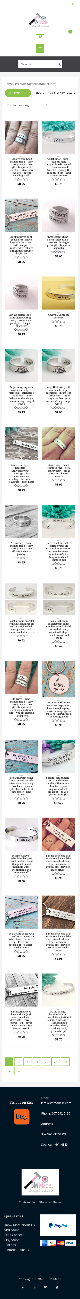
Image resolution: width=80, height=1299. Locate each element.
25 (65, 1061)
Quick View (21, 150)
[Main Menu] (40, 48)
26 (9, 1071)
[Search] (59, 64)
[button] (74, 4)
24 (55, 1061)
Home (9, 84)
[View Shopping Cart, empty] (40, 36)
